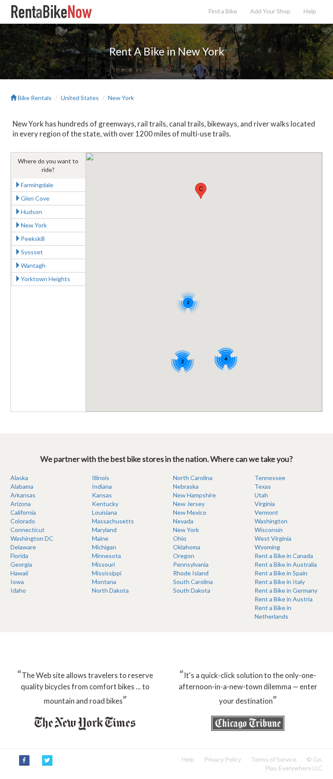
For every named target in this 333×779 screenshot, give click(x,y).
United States (80, 97)
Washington (271, 521)
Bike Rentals (34, 97)
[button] (201, 190)
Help (310, 11)
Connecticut (27, 529)
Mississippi (106, 573)
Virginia (265, 503)
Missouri (103, 564)
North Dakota (110, 590)
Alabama (21, 486)
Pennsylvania (191, 564)
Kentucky (105, 503)
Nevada (183, 521)
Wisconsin (269, 529)
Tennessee (270, 477)
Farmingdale (37, 184)
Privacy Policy (222, 759)
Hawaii (19, 573)
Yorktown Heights (45, 278)
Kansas (102, 495)
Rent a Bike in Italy (280, 581)
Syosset (32, 252)
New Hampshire (194, 495)
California (23, 512)
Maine (100, 538)
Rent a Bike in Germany (286, 590)
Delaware (23, 547)
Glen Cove (35, 198)
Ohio (179, 538)
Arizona (20, 503)
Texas (263, 486)
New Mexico (189, 512)
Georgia (21, 564)
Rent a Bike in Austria (284, 599)
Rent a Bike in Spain (281, 573)
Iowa (17, 581)
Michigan (104, 547)
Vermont (266, 512)
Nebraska (186, 486)
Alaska (19, 477)
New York (121, 97)
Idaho (18, 590)
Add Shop (270, 11)
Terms (274, 759)
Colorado (22, 521)
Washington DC (31, 538)
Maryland (104, 529)
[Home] (51, 11)
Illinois (100, 477)
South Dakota (191, 590)
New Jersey (189, 503)
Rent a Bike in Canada (284, 555)
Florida (19, 555)
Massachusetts (113, 521)
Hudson (31, 211)
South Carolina (193, 581)
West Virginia (273, 538)
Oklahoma (186, 547)
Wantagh (33, 265)
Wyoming (267, 547)
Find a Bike (223, 11)
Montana (104, 581)
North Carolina (192, 477)
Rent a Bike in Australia (286, 564)
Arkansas (23, 495)
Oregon (183, 555)
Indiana (102, 486)
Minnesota (106, 555)
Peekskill (33, 238)
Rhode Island (191, 573)
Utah (261, 495)
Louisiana (104, 512)
